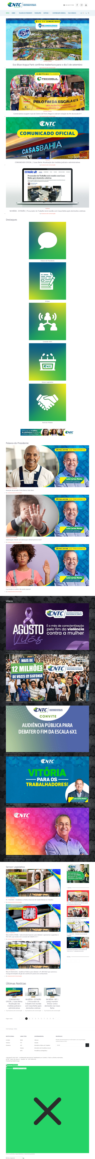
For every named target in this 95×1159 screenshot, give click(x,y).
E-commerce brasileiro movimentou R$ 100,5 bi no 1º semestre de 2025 (77, 950)
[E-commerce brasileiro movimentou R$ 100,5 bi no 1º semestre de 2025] (78, 942)
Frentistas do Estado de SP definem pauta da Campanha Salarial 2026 (77, 903)
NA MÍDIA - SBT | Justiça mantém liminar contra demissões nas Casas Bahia (52, 1003)
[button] (14, 13)
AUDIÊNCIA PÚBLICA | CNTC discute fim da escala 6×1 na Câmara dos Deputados (27, 753)
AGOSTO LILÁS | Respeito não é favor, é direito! (18, 651)
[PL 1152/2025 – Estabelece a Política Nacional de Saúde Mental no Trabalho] (33, 882)
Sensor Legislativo (47, 382)
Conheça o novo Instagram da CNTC (15, 856)
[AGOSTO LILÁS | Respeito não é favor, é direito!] (47, 626)
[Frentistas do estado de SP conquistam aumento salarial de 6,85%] (78, 911)
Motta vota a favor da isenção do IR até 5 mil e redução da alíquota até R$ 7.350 (26, 804)
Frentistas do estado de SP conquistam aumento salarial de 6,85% (77, 919)
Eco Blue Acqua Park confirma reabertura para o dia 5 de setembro (47, 64)
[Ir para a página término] (59, 1018)
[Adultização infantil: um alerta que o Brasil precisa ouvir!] (47, 515)
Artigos (47, 301)
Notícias (47, 160)
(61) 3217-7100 (70, 5)
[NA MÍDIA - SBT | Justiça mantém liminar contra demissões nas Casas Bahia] (52, 991)
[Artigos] (47, 281)
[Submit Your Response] (23, 1158)
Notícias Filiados (47, 61)
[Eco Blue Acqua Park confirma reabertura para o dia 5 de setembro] (47, 39)
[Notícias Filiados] (47, 402)
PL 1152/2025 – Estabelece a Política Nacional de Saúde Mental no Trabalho (29, 900)
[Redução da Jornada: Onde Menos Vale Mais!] (47, 466)
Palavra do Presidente (47, 261)
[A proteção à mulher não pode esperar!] (47, 565)
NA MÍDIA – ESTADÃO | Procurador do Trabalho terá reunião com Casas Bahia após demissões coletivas (47, 211)
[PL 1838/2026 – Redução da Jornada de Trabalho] (78, 927)
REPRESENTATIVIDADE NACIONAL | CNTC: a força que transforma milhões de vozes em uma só (30, 702)
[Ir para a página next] (56, 1018)
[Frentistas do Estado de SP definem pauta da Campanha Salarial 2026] (78, 895)
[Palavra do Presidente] (47, 240)
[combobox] (88, 13)
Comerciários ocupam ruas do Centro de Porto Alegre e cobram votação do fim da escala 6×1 (47, 114)
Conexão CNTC (47, 342)
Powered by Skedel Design (13, 1061)
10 (53, 1018)
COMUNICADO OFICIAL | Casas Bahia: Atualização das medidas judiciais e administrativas (47, 162)
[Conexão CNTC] (47, 321)
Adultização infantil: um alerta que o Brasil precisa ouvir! (24, 540)
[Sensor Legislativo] (47, 362)
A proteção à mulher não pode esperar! (18, 589)
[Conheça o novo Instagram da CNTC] (47, 831)
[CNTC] (22, 5)
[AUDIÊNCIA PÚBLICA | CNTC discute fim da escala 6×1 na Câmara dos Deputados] (47, 728)
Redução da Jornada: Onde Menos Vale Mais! (20, 490)
